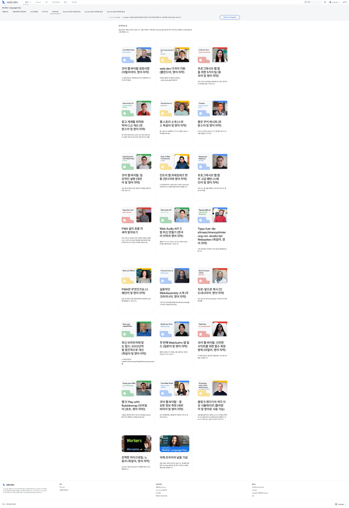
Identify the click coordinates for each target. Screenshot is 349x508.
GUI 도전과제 (34, 12)
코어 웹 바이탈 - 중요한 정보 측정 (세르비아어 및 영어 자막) (171, 405)
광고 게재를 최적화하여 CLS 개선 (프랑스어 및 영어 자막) (133, 125)
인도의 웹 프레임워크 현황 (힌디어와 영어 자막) (174, 177)
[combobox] (313, 2)
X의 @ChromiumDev (258, 487)
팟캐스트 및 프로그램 (161, 496)
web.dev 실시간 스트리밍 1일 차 (71, 12)
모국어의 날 (55, 12)
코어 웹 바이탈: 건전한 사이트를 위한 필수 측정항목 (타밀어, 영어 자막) (212, 346)
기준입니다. (5, 12)
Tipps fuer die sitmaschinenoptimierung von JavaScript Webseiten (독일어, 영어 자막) (212, 236)
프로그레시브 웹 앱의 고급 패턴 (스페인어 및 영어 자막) (209, 178)
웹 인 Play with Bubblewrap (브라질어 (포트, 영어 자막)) (134, 405)
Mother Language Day (11, 8)
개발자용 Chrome (161, 487)
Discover (38, 2)
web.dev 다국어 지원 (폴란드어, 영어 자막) (172, 70)
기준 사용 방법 (56, 2)
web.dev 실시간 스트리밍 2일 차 (94, 12)
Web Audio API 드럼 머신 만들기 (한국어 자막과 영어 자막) (171, 232)
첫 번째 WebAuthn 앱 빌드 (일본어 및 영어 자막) (174, 344)
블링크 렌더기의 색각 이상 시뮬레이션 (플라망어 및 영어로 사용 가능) (212, 405)
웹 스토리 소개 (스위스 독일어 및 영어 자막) (173, 123)
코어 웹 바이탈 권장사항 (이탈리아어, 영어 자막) (136, 70)
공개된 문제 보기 (64, 490)
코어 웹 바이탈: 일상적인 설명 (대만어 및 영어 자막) (132, 178)
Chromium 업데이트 (161, 490)
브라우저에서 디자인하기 (19, 12)
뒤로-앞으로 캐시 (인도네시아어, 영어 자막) (211, 291)
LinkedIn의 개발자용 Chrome (260, 493)
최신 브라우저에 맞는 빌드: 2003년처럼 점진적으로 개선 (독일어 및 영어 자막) (134, 348)
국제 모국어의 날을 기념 (174, 457)
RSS (253, 496)
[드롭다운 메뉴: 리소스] (31, 2)
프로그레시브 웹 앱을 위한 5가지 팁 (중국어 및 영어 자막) (209, 72)
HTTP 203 (45, 12)
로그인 (345, 2)
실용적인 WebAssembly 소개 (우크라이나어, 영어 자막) (174, 293)
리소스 (27, 2)
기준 (46, 2)
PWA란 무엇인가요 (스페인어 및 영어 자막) (135, 291)
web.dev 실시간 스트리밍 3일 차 (116, 12)
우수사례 (74, 2)
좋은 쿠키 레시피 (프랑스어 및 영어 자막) (209, 123)
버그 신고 (62, 487)
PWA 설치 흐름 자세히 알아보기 (132, 230)
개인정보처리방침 (11, 504)
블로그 (65, 2)
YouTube (254, 490)
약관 (3, 504)
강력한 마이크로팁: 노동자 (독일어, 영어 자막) (136, 459)
